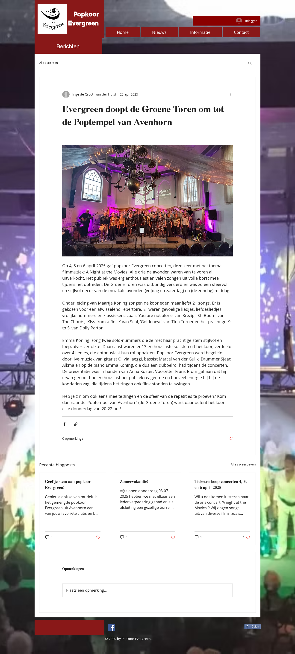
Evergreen (83, 23)
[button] (250, 63)
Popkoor (86, 14)
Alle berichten (48, 63)
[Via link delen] (76, 424)
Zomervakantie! (134, 481)
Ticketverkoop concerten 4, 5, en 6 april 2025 (221, 484)
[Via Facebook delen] (64, 424)
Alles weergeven (243, 464)
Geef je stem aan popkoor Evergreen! (68, 484)
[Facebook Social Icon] (111, 627)
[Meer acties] (230, 94)
